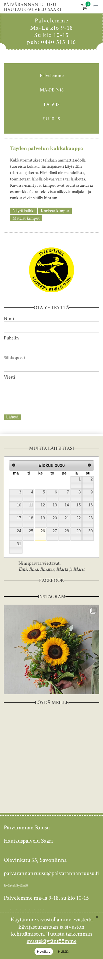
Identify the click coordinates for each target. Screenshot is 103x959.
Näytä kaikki (23, 211)
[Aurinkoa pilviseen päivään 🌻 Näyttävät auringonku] (51, 649)
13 (54, 505)
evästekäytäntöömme (51, 941)
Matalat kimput (26, 218)
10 (19, 505)
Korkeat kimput (55, 211)
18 (31, 518)
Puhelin (11, 338)
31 (19, 544)
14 (66, 505)
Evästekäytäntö (16, 885)
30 (90, 531)
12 (42, 505)
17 (19, 518)
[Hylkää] (96, 916)
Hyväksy (43, 952)
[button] (94, 6)
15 (78, 505)
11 (31, 505)
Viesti (9, 377)
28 (66, 531)
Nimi (9, 318)
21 (66, 518)
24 (19, 531)
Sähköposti (15, 358)
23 (90, 518)
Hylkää (63, 952)
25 (31, 531)
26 (42, 531)
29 (78, 531)
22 (78, 518)
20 (54, 518)
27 (54, 531)
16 (90, 505)
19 (42, 518)
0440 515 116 (58, 42)
